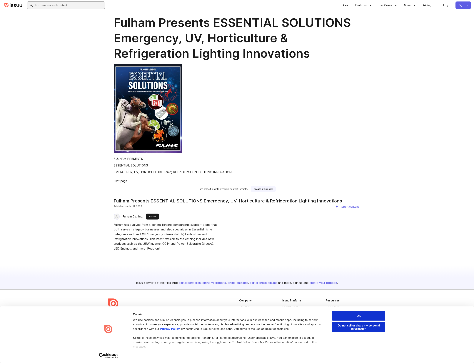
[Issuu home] (13, 5)
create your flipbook (323, 283)
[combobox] (69, 5)
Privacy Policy (170, 328)
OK (359, 315)
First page (120, 181)
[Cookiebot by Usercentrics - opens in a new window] (108, 356)
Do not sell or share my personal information (359, 327)
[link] (346, 5)
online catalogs (238, 283)
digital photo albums (263, 283)
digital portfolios (190, 283)
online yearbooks (214, 283)
